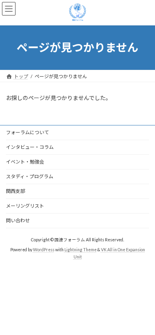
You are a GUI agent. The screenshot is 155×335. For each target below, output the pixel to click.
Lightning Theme (80, 249)
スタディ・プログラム (29, 176)
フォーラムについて (27, 132)
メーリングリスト (25, 206)
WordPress (43, 249)
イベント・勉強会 (25, 162)
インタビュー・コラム (30, 147)
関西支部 (15, 191)
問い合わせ (18, 220)
